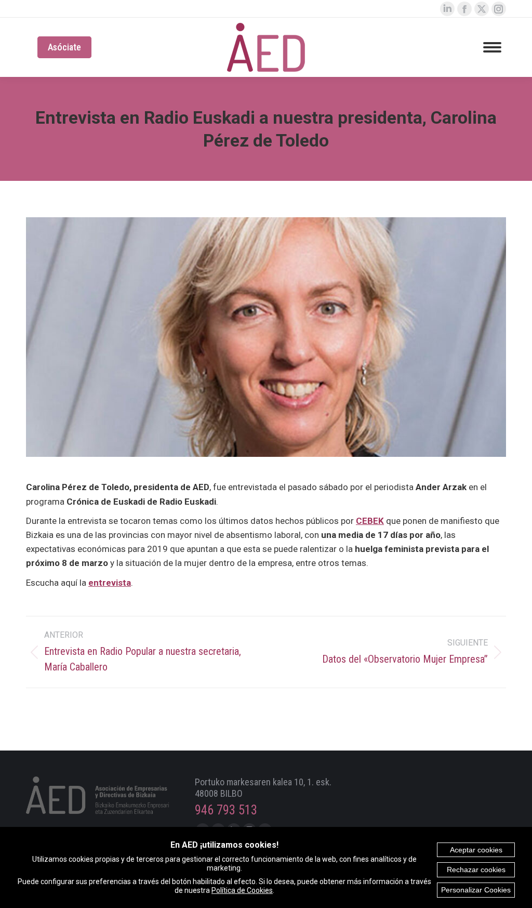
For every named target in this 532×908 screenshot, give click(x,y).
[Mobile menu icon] (492, 47)
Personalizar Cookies (476, 890)
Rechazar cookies (476, 869)
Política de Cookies (242, 890)
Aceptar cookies (476, 850)
